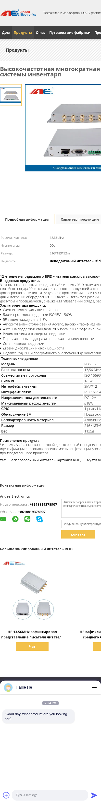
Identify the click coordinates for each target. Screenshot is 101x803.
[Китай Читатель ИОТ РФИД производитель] (18, 13)
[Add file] (6, 795)
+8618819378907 (43, 504)
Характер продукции (80, 219)
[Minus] (94, 687)
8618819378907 (33, 511)
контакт (78, 534)
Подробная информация (27, 219)
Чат (32, 646)
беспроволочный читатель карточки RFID (45, 460)
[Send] (94, 795)
